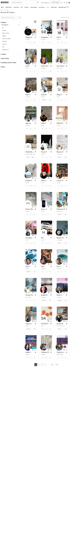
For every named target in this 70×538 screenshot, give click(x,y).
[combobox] (25, 2)
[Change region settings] (69, 2)
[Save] (35, 21)
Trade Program (55, 2)
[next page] (56, 364)
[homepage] (5, 2)
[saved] (64, 2)
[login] (62, 2)
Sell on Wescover (45, 2)
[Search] (19, 18)
